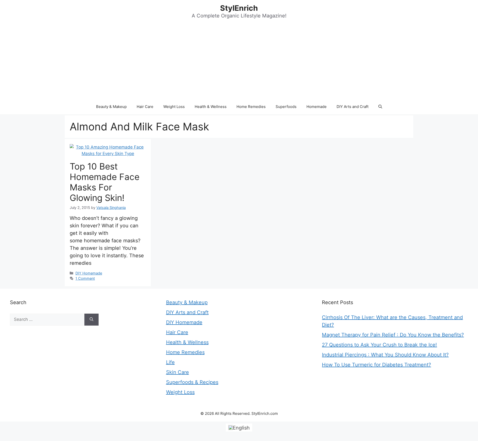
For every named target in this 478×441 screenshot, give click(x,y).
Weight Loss (174, 106)
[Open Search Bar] (380, 106)
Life (170, 362)
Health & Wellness (211, 106)
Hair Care (145, 106)
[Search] (91, 320)
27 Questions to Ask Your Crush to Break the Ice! (379, 345)
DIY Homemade (88, 273)
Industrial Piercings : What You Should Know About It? (385, 355)
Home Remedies (251, 106)
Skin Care (177, 372)
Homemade (316, 106)
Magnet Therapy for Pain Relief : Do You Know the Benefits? (393, 335)
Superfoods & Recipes (192, 382)
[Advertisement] (239, 62)
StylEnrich (239, 7)
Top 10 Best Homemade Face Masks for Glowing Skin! (104, 182)
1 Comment (85, 278)
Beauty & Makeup (111, 106)
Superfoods (286, 106)
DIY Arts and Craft (352, 106)
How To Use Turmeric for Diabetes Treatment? (376, 365)
